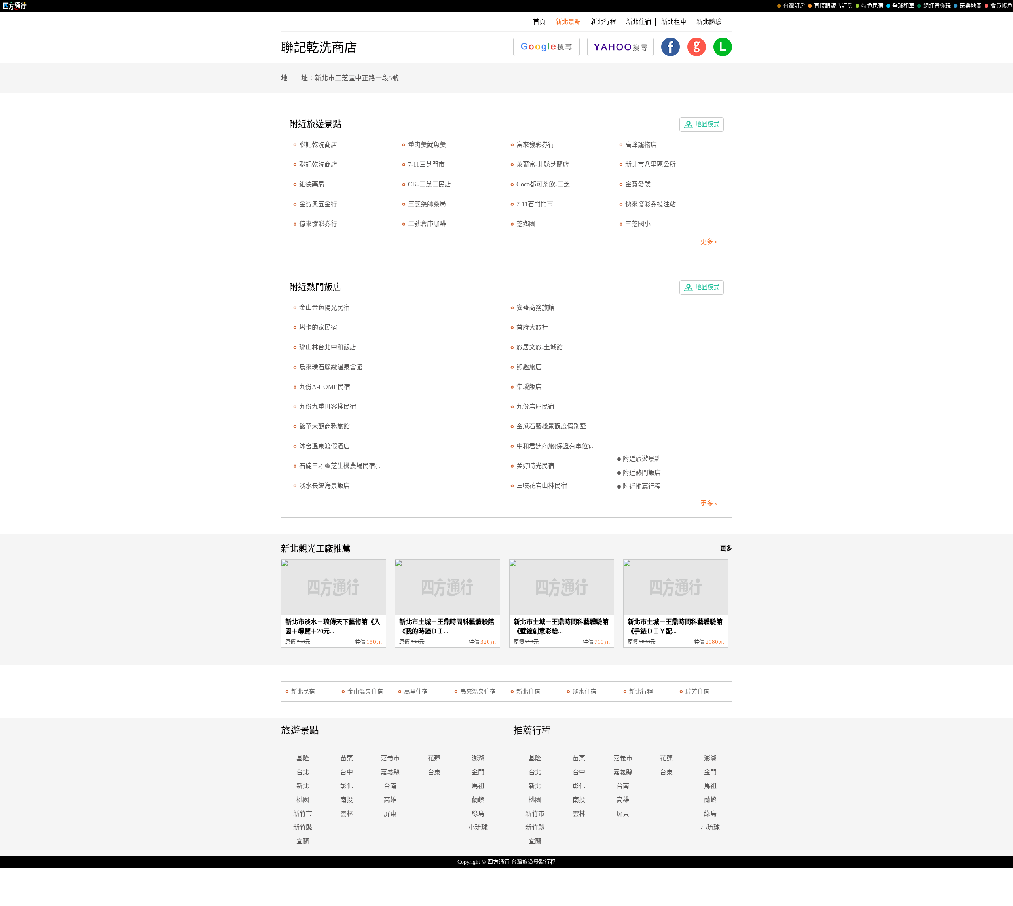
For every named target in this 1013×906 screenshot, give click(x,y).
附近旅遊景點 (642, 458)
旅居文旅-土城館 (539, 347)
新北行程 (603, 21)
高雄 (390, 799)
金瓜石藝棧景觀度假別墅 (551, 426)
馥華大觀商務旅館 (324, 426)
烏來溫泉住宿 (478, 691)
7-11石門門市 (534, 204)
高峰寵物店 (641, 144)
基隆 (302, 758)
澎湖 (478, 758)
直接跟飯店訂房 (833, 6)
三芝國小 (638, 223)
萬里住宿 (416, 691)
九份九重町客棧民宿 (327, 406)
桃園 (302, 799)
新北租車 (674, 21)
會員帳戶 (1001, 6)
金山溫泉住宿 (365, 691)
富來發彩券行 (535, 144)
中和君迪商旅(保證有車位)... (555, 446)
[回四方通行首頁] (15, 6)
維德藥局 (311, 184)
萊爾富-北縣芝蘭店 (542, 164)
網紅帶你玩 (937, 6)
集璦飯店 (529, 386)
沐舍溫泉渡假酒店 (324, 446)
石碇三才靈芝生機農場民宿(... (340, 465)
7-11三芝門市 (426, 164)
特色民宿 (872, 6)
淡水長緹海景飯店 (324, 485)
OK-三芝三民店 (429, 184)
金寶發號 (638, 184)
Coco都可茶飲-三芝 (543, 184)
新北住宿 (638, 21)
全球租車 (903, 6)
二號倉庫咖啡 (427, 223)
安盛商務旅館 (535, 307)
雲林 (346, 813)
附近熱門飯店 (642, 472)
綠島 (478, 813)
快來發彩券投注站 (650, 204)
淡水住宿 (584, 691)
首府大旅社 (532, 327)
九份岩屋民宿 (535, 406)
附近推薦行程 (642, 486)
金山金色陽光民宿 (324, 307)
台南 (390, 786)
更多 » (709, 241)
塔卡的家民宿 (318, 327)
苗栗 (346, 758)
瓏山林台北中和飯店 (327, 347)
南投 (346, 799)
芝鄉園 (525, 223)
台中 (346, 772)
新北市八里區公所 (650, 164)
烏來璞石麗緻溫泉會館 (330, 367)
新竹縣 (302, 827)
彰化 (346, 786)
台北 (302, 772)
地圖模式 (707, 124)
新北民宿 (303, 691)
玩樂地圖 (971, 6)
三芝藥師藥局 (427, 204)
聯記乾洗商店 (318, 144)
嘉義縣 (390, 772)
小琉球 (478, 827)
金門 (478, 772)
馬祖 (478, 786)
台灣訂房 (794, 6)
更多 (726, 548)
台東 (434, 772)
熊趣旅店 (529, 367)
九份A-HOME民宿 (324, 386)
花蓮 (434, 758)
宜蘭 (302, 841)
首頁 (539, 21)
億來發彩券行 (318, 223)
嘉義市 (390, 758)
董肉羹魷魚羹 (427, 144)
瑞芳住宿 (697, 691)
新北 (302, 786)
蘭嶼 (478, 799)
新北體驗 (709, 21)
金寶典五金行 (318, 204)
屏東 (390, 813)
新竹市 (302, 813)
